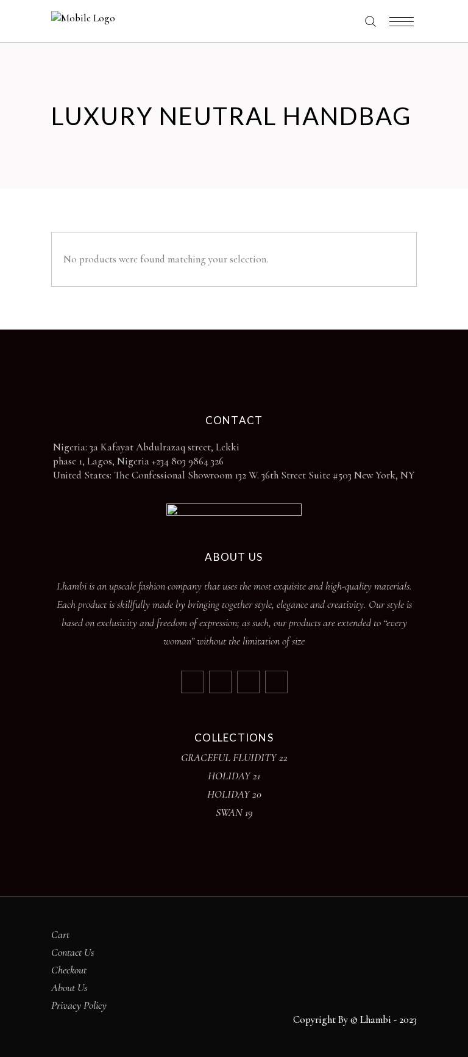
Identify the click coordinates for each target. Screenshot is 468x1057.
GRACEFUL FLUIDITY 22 (234, 757)
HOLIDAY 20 (234, 794)
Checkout (69, 969)
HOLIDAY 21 (234, 775)
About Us (69, 987)
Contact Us (72, 952)
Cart (60, 934)
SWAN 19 (234, 812)
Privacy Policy (79, 1005)
